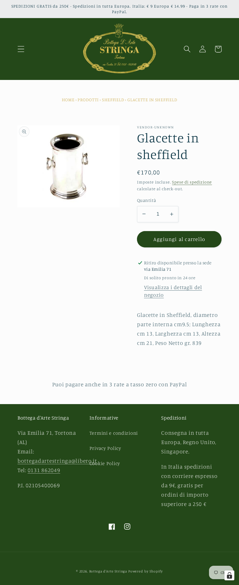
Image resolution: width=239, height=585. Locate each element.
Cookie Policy (104, 463)
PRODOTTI (88, 99)
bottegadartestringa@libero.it (57, 460)
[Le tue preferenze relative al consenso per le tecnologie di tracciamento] (229, 575)
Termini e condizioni (113, 433)
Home (68, 99)
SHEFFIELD (113, 99)
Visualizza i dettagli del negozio (173, 291)
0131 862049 (44, 470)
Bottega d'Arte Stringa (108, 571)
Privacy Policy (105, 448)
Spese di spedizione (192, 181)
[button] (21, 49)
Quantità (146, 200)
